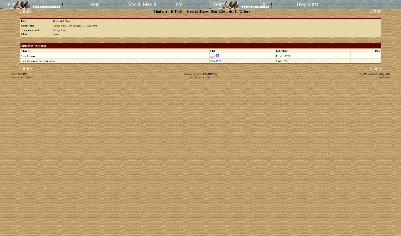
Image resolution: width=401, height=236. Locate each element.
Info (178, 4)
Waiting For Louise (203, 77)
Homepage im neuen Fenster (22, 77)
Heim (10, 4)
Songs (221, 4)
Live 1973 (216, 60)
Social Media (136, 4)
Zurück (26, 11)
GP (212, 56)
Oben (375, 68)
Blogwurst (305, 4)
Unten (375, 11)
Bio (262, 4)
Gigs (94, 4)
